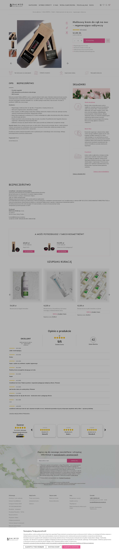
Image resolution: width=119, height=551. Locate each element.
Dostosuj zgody (54, 547)
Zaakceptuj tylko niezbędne (34, 547)
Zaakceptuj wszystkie (71, 547)
